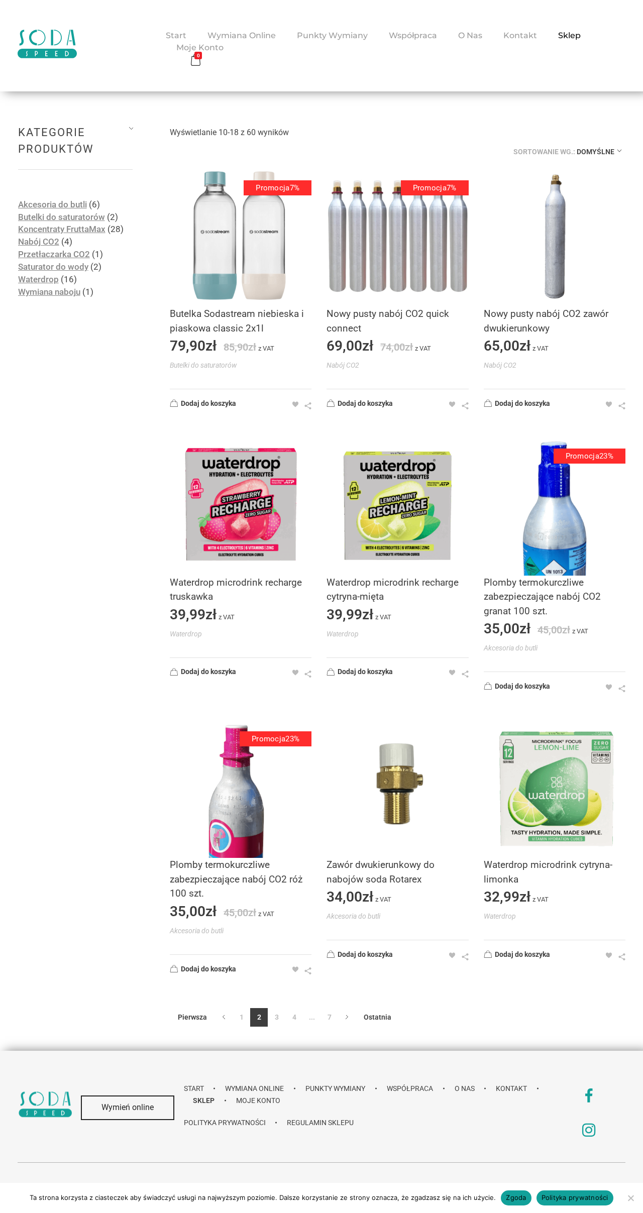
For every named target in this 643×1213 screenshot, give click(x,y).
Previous (224, 1017)
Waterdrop (186, 634)
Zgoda (516, 1197)
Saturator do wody (53, 267)
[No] (630, 1198)
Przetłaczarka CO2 (54, 254)
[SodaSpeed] (47, 44)
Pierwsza (192, 1017)
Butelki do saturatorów (203, 365)
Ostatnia (377, 1017)
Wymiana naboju (49, 292)
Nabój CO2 (343, 365)
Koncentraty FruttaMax (61, 229)
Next (347, 1017)
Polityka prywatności (575, 1197)
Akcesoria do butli (511, 648)
